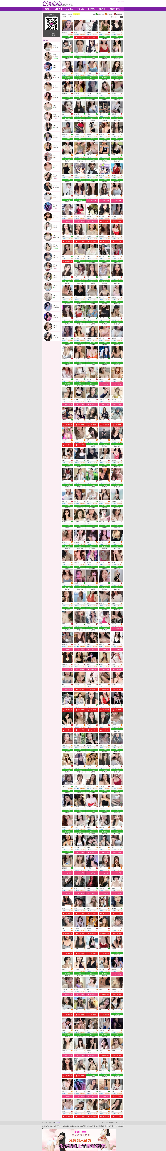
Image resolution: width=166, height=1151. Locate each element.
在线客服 (57, 1122)
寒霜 (55, 287)
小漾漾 (56, 246)
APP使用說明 (51, 33)
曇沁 (55, 227)
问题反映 (101, 9)
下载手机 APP (51, 14)
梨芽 (55, 327)
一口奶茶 (56, 337)
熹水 (55, 206)
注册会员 (80, 9)
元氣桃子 (56, 87)
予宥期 (56, 47)
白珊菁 (56, 197)
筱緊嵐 (56, 257)
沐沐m (55, 157)
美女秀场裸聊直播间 (111, 1122)
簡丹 (55, 297)
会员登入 (69, 9)
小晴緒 (56, 317)
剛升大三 (56, 116)
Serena (56, 137)
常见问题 (91, 9)
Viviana (56, 97)
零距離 (56, 147)
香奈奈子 (56, 217)
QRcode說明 (51, 35)
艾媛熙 (56, 56)
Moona (56, 127)
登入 (119, 1)
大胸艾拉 (56, 77)
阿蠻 (55, 167)
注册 (122, 1)
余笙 (55, 107)
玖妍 (55, 67)
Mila (55, 266)
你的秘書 (56, 237)
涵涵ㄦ (56, 277)
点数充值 (58, 9)
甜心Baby (56, 307)
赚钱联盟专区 (115, 9)
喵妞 (55, 176)
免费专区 (47, 9)
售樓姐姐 (56, 187)
